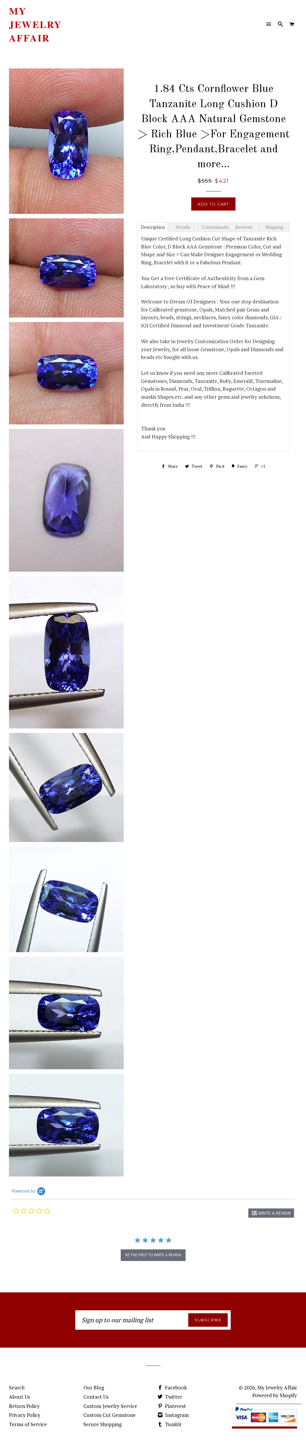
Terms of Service (28, 1424)
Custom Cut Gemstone (109, 1415)
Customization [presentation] (215, 227)
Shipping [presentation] (274, 227)
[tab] (152, 227)
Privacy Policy (24, 1415)
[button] (271, 1213)
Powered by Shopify (274, 1395)
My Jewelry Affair (35, 24)
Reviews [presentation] (243, 227)
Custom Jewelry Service (110, 1406)
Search (17, 1387)
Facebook (175, 1387)
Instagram (176, 1415)
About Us (19, 1396)
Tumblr (173, 1424)
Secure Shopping (102, 1424)
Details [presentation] (183, 227)
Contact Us (95, 1396)
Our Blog (93, 1387)
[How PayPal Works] (264, 1424)
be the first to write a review (153, 1254)
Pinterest (175, 1406)
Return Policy (24, 1406)
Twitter (173, 1396)
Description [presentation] (153, 227)
